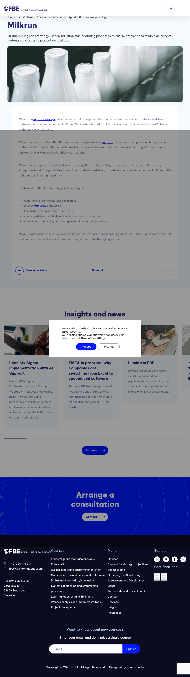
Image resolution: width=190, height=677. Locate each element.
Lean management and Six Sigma (72, 596)
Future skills (58, 564)
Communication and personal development (78, 575)
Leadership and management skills (73, 559)
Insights (113, 607)
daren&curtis (135, 667)
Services (113, 602)
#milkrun (28, 17)
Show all (97, 270)
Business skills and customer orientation (76, 569)
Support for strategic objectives (128, 564)
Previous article (36, 270)
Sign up (131, 649)
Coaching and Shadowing (124, 575)
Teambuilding (116, 569)
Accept (86, 346)
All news (91, 450)
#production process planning (87, 17)
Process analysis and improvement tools (76, 602)
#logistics (13, 17)
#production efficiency (51, 17)
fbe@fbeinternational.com (26, 568)
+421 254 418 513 (20, 563)
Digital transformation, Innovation (72, 580)
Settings (109, 346)
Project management (64, 607)
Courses (113, 559)
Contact (91, 516)
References (114, 612)
